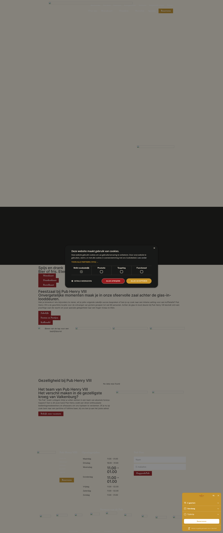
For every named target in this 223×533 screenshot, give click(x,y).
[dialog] (111, 266)
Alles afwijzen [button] (113, 281)
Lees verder (142, 258)
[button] (111, 262)
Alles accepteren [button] (139, 281)
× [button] (154, 248)
